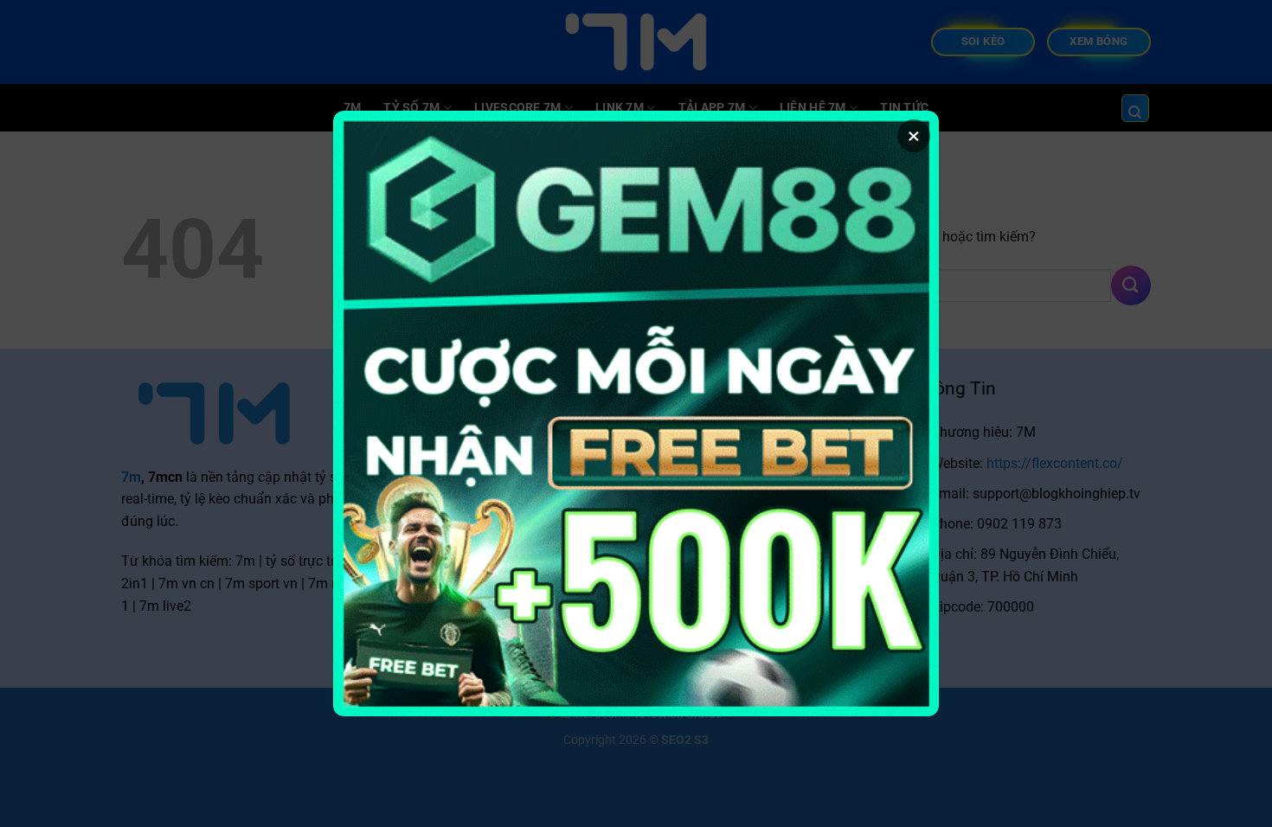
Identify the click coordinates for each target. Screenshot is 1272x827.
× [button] (914, 136)
